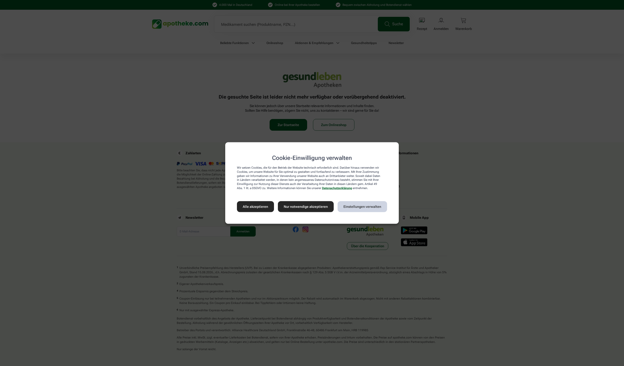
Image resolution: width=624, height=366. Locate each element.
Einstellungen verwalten (362, 207)
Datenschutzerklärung (337, 188)
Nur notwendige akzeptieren (306, 207)
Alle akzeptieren (255, 207)
